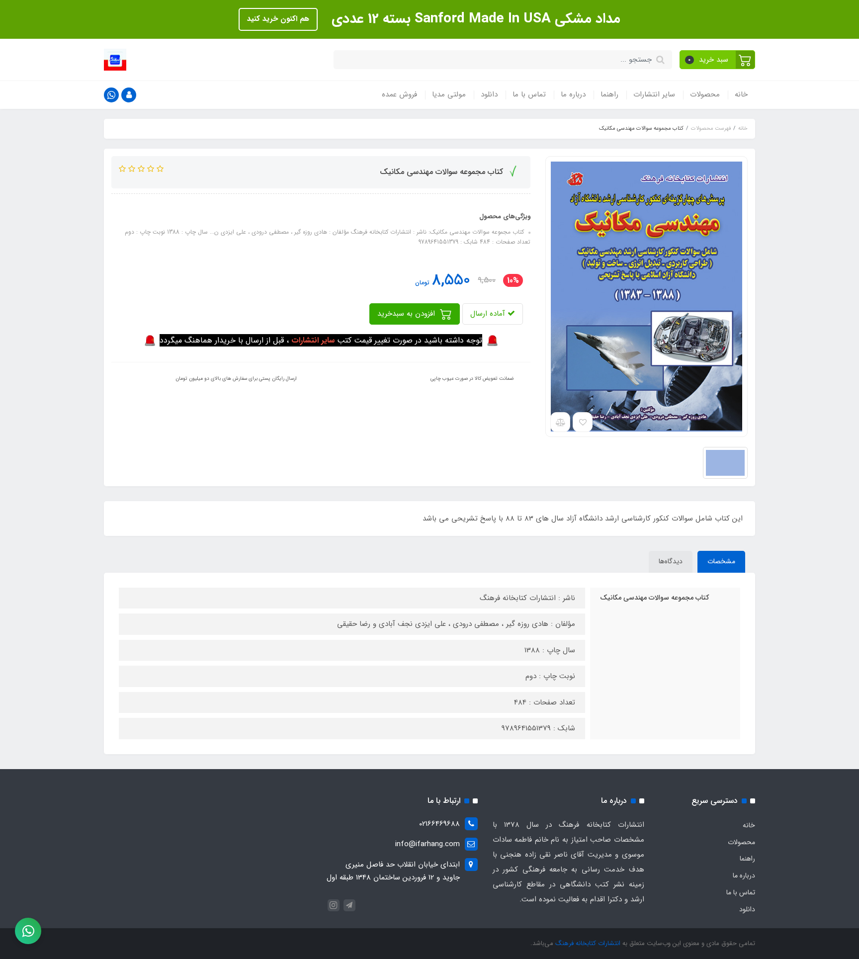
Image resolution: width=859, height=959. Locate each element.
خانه (741, 94)
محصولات (705, 94)
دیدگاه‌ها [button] (671, 561)
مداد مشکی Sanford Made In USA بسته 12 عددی (474, 19)
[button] (718, 59)
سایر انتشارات (654, 94)
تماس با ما (529, 94)
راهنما (609, 94)
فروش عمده (399, 94)
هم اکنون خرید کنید (278, 19)
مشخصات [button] (721, 561)
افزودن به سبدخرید (407, 314)
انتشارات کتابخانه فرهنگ (587, 943)
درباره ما (573, 94)
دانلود (489, 94)
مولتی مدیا (449, 94)
